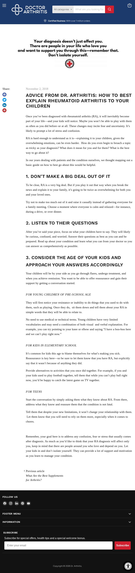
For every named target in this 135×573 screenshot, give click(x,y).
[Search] (109, 9)
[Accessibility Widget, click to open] (128, 566)
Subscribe (122, 545)
